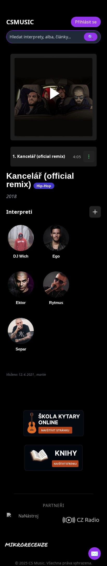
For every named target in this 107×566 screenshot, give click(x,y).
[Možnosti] (89, 156)
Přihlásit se (86, 22)
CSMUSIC (20, 22)
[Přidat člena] (95, 212)
